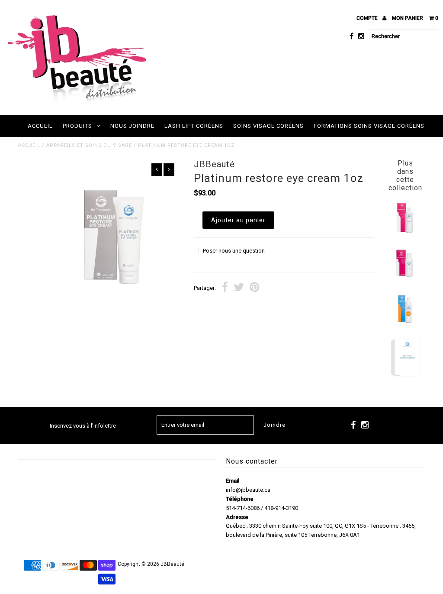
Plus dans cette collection (405, 175)
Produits (77, 126)
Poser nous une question (234, 250)
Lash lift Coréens (193, 126)
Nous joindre (132, 126)
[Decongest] (405, 277)
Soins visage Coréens (268, 126)
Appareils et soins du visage (89, 145)
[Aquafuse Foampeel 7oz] (405, 322)
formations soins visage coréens (369, 126)
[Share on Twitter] (239, 288)
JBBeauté (172, 564)
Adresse (237, 517)
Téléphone (240, 499)
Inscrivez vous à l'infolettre (83, 425)
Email (232, 480)
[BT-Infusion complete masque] (405, 376)
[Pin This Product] (254, 288)
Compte (367, 18)
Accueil (40, 126)
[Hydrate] (405, 232)
